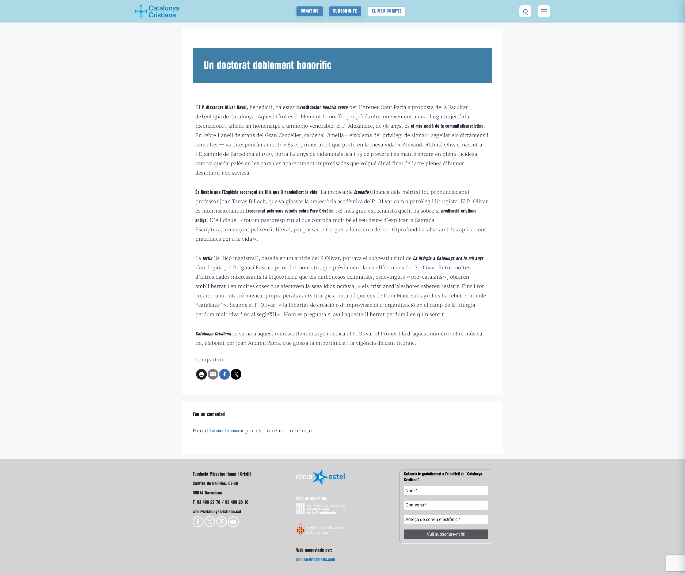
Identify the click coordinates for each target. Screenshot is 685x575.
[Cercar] (525, 11)
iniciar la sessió (226, 431)
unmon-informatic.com (315, 560)
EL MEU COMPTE (387, 11)
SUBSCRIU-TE (345, 11)
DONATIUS (309, 11)
